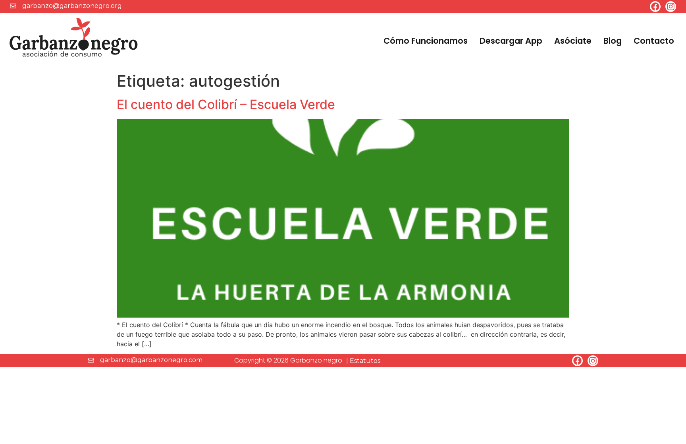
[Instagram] (670, 6)
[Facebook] (655, 6)
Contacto (654, 41)
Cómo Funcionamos (425, 41)
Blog (612, 41)
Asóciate (573, 41)
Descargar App (511, 41)
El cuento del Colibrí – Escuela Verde (226, 104)
